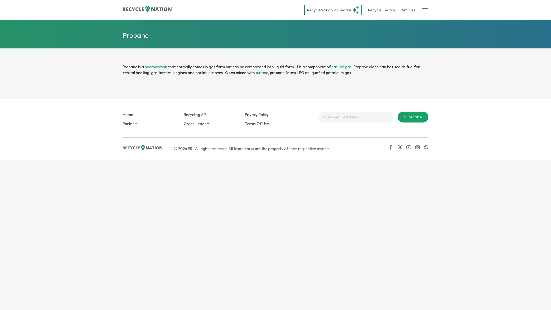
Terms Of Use (257, 123)
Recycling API (195, 114)
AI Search (329, 10)
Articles (408, 10)
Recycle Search (381, 10)
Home (128, 114)
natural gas (341, 66)
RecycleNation (320, 10)
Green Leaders (197, 123)
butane (262, 72)
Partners (130, 123)
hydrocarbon (156, 66)
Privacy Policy (257, 114)
